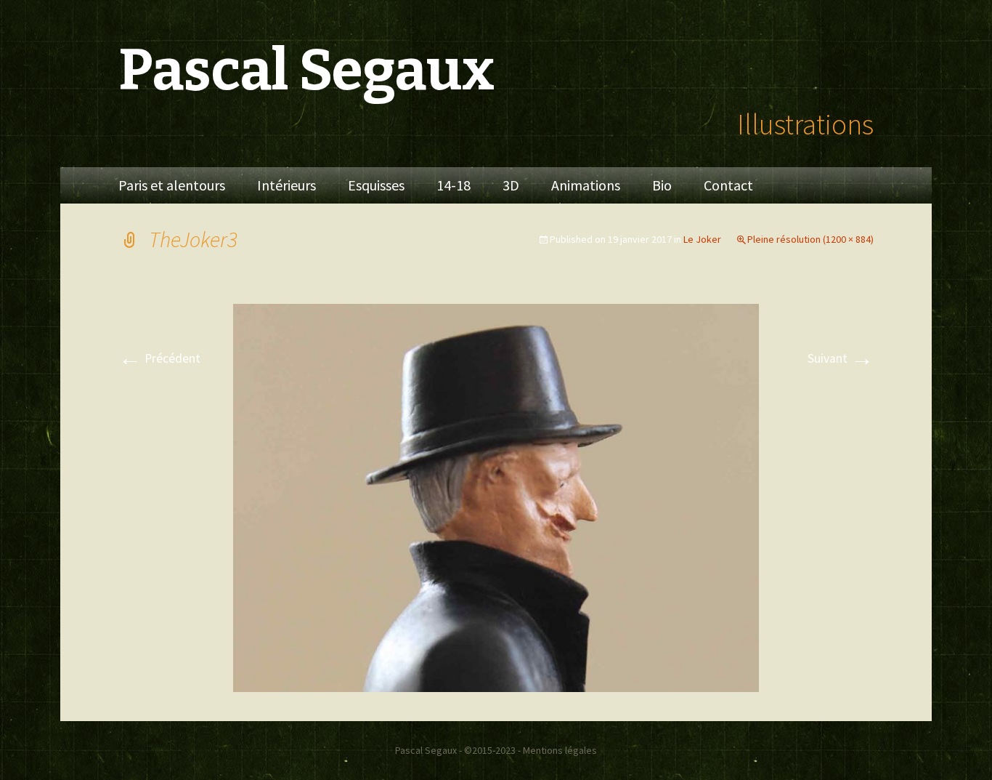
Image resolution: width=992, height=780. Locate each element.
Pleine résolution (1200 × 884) (810, 239)
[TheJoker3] (496, 496)
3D (511, 185)
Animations (585, 185)
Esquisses (376, 185)
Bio (662, 185)
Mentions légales (560, 750)
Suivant (841, 358)
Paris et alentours (171, 185)
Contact (728, 185)
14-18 (453, 185)
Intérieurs (286, 185)
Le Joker (702, 239)
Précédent (159, 358)
